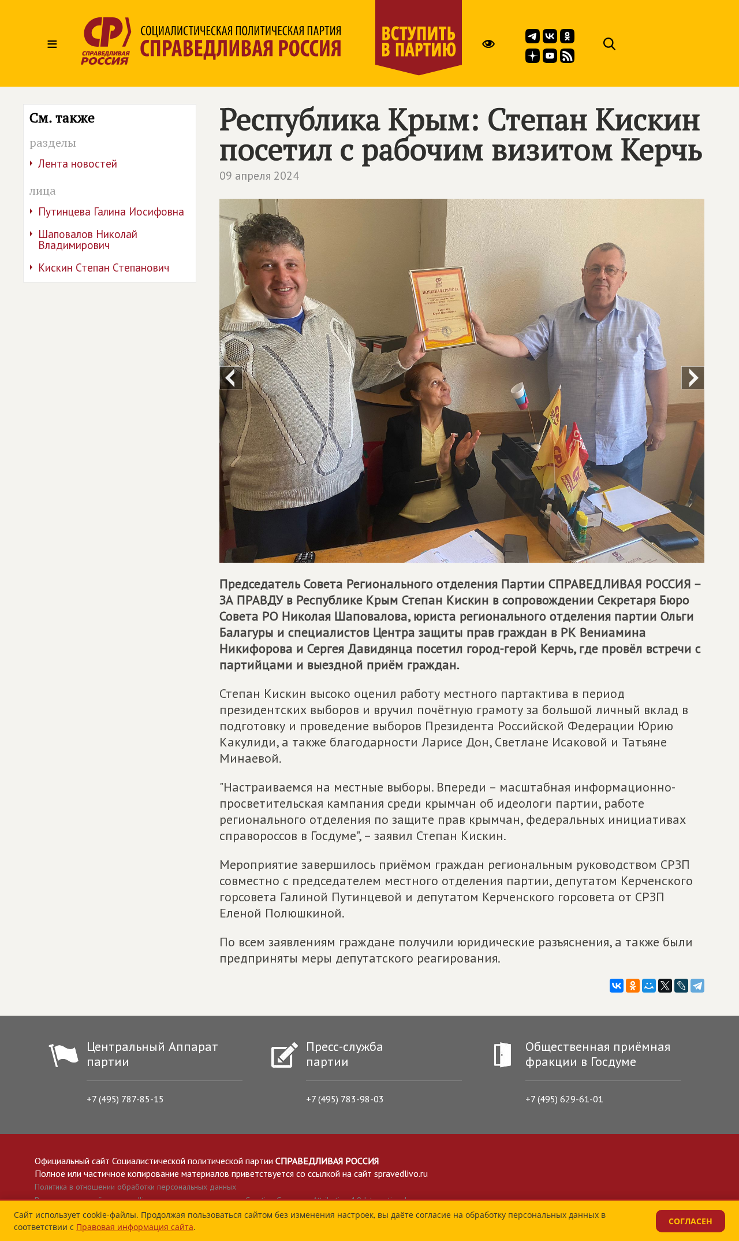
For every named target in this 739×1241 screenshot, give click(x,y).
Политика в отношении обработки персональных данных (135, 1186)
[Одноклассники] (633, 986)
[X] (665, 986)
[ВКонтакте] (617, 986)
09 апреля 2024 (259, 175)
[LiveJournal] (681, 986)
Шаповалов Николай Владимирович (87, 239)
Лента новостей (77, 163)
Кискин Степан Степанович (103, 267)
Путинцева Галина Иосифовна (111, 211)
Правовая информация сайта (134, 1226)
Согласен (690, 1221)
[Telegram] (697, 986)
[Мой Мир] (649, 986)
